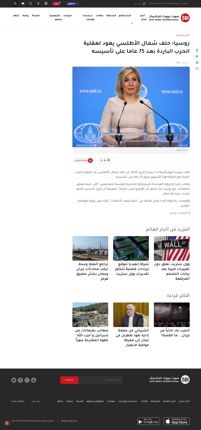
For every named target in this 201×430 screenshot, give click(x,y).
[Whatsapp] (197, 62)
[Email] (197, 68)
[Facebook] (197, 50)
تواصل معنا (17, 401)
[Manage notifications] (6, 423)
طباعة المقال (81, 161)
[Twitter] (197, 56)
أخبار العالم (183, 35)
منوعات (67, 16)
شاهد (16, 16)
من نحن (36, 401)
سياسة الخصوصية (69, 421)
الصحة (36, 16)
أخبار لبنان (184, 401)
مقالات (99, 16)
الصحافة (111, 16)
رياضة (25, 16)
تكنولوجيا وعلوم (95, 401)
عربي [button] (139, 4)
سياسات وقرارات (127, 401)
